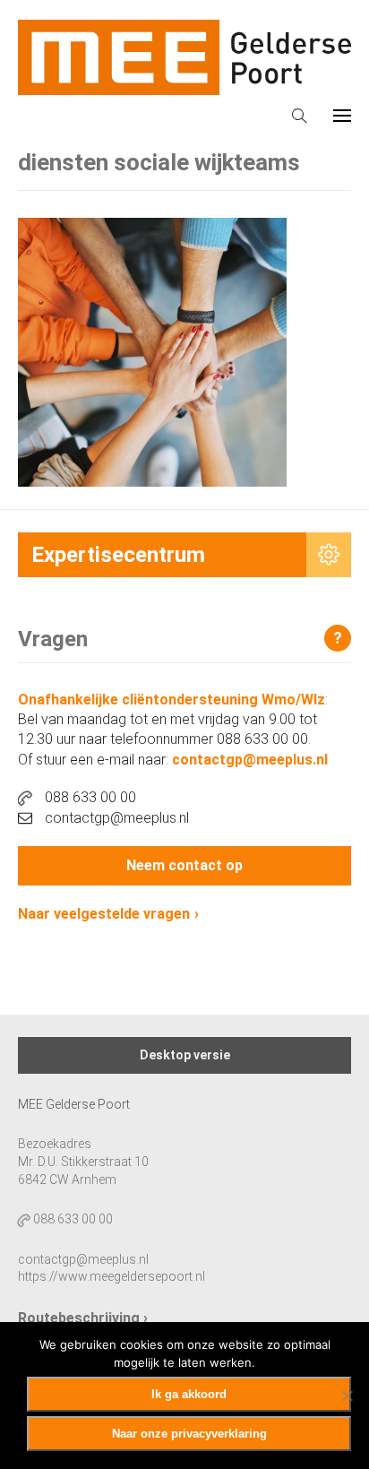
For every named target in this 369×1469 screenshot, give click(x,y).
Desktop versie (185, 1055)
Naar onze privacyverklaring (189, 1433)
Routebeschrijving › (83, 1317)
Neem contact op (184, 865)
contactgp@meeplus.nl (250, 759)
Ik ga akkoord (189, 1394)
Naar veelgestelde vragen (104, 913)
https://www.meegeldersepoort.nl (111, 1276)
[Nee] (347, 1395)
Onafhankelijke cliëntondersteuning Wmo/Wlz (171, 699)
